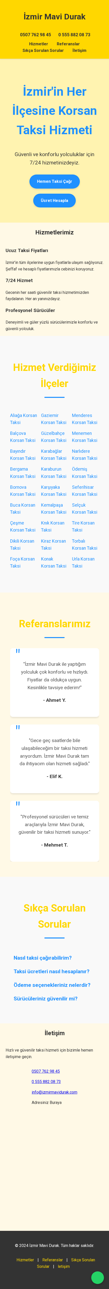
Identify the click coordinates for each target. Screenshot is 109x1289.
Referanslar (68, 44)
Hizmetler (38, 44)
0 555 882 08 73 (74, 34)
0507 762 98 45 (35, 34)
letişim (64, 1266)
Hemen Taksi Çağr (54, 181)
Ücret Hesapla (54, 200)
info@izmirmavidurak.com (54, 1092)
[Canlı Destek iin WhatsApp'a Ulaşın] (97, 1277)
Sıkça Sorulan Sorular (43, 50)
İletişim (79, 50)
